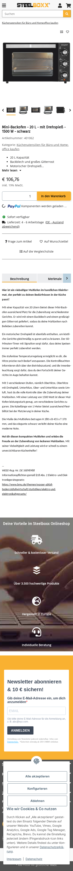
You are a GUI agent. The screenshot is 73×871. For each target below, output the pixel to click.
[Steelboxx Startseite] (33, 5)
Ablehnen (37, 801)
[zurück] (3, 110)
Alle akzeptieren (37, 776)
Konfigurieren (37, 788)
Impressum (14, 859)
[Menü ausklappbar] (4, 5)
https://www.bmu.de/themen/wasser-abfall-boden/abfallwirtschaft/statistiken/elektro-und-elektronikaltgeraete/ (29, 489)
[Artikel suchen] (67, 13)
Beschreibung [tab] (19, 279)
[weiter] (70, 110)
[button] (60, 5)
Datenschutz (34, 859)
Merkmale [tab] (55, 279)
